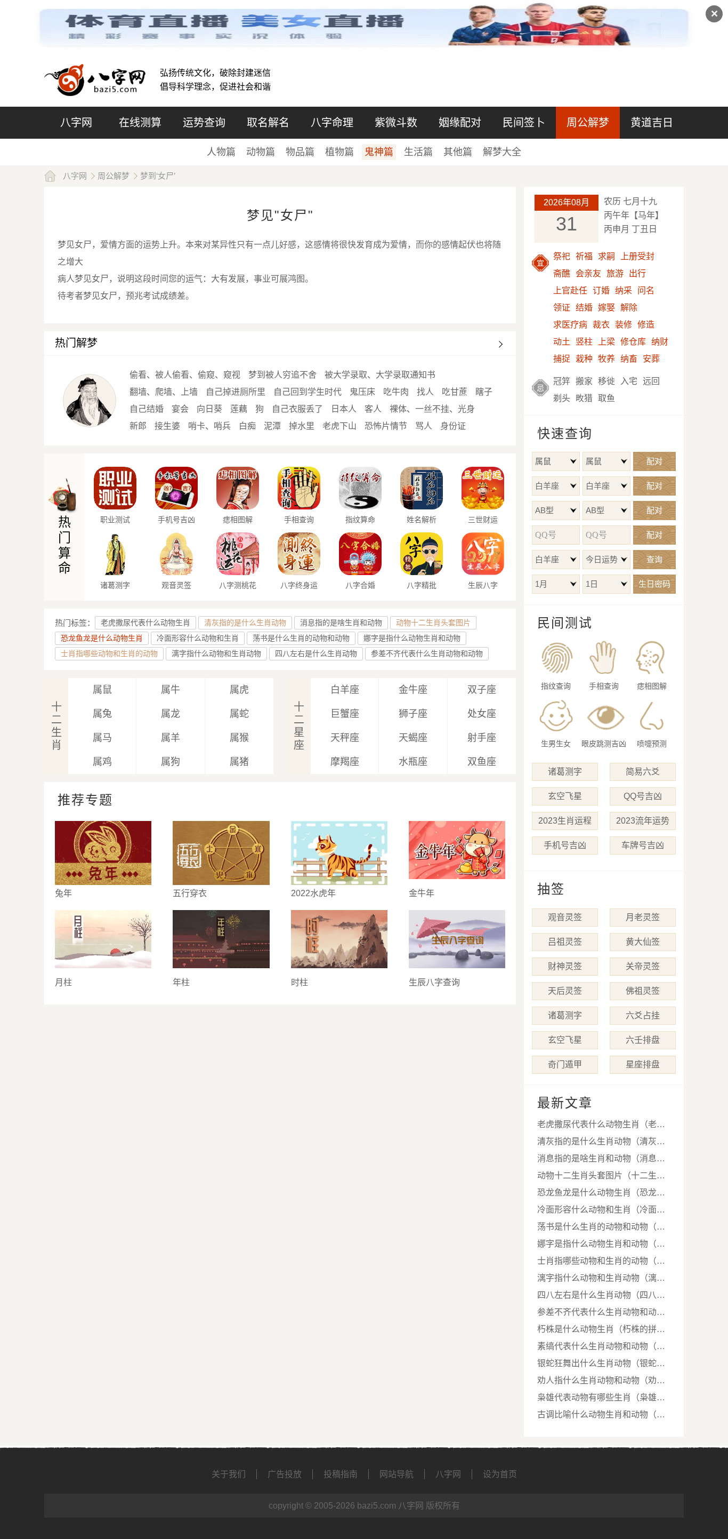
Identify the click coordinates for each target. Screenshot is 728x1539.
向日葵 (209, 408)
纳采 (623, 290)
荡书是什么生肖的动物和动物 (301, 638)
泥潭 (272, 425)
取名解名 (268, 123)
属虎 (239, 689)
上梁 (606, 341)
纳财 (659, 341)
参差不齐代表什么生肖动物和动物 (427, 653)
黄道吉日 (651, 123)
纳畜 (628, 358)
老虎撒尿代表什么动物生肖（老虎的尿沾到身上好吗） (601, 1126)
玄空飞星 (565, 796)
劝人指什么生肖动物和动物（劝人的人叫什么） (601, 1382)
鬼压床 (362, 391)
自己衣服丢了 (297, 408)
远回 (651, 381)
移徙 (606, 381)
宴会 (180, 408)
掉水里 (301, 425)
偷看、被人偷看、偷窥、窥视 (185, 374)
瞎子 (483, 391)
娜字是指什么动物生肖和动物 (411, 638)
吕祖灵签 (565, 941)
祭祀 (561, 256)
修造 (645, 324)
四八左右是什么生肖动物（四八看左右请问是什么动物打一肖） (601, 1297)
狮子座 (413, 713)
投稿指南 (340, 1474)
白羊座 (344, 689)
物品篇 (300, 152)
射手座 (481, 737)
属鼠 (102, 689)
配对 (654, 461)
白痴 (247, 425)
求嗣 (606, 256)
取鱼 (606, 398)
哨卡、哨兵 (209, 425)
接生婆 (167, 425)
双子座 (481, 689)
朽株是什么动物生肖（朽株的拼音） (605, 1329)
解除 (628, 307)
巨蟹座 (344, 713)
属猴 (239, 737)
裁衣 (601, 324)
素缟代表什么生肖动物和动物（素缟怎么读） (601, 1348)
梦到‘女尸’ (157, 175)
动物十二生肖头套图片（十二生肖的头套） (601, 1177)
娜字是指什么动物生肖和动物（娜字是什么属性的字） (601, 1246)
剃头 (561, 398)
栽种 (584, 358)
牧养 (606, 358)
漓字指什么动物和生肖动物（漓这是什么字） (601, 1280)
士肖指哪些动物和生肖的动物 (109, 653)
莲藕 (238, 408)
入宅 (628, 381)
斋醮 (561, 273)
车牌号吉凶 (642, 845)
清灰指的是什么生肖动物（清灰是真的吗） (601, 1143)
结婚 (584, 307)
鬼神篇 (379, 152)
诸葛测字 (565, 771)
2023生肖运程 (565, 820)
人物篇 (221, 152)
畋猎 (584, 398)
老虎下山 (339, 425)
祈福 (584, 256)
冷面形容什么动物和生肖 (198, 638)
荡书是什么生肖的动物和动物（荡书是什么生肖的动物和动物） (601, 1228)
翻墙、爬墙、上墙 (164, 391)
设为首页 (500, 1474)
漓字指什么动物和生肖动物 (216, 653)
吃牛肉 (396, 391)
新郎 (138, 425)
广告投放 (285, 1474)
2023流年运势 (642, 820)
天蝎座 (413, 737)
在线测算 (140, 123)
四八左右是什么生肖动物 (316, 653)
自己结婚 (147, 408)
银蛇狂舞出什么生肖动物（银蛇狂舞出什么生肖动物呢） (601, 1365)
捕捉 (561, 358)
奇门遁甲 (565, 1064)
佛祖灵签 (643, 990)
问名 (645, 290)
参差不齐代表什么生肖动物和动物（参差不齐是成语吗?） (601, 1314)
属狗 (170, 761)
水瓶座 (413, 761)
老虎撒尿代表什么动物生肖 (145, 622)
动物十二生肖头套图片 (433, 622)
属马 (102, 737)
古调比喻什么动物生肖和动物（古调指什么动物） (601, 1416)
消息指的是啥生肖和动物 (341, 622)
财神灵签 (565, 966)
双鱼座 (481, 761)
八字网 (76, 123)
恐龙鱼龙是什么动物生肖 (102, 638)
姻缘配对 (460, 123)
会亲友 (588, 273)
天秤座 (344, 737)
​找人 (425, 391)
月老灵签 (643, 917)
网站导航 (396, 1474)
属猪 (239, 761)
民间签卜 (524, 123)
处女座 (481, 713)
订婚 (601, 290)
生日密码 (654, 583)
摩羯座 (344, 761)
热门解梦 (76, 343)
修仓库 (633, 341)
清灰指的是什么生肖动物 (245, 622)
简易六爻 (643, 771)
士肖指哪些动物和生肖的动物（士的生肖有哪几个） (601, 1263)
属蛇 (239, 713)
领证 (561, 307)
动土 (561, 341)
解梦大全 (502, 152)
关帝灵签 (643, 966)
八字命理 (332, 123)
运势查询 (204, 123)
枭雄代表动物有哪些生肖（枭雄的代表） (601, 1399)
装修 (623, 324)
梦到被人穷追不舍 (282, 374)
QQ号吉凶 (643, 796)
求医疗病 (570, 324)
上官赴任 (570, 290)
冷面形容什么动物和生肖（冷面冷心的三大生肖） (601, 1211)
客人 (373, 408)
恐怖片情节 (386, 425)
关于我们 (229, 1474)
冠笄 (561, 381)
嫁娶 (606, 307)
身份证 (453, 425)
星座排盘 (643, 1064)
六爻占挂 (643, 1015)
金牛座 (413, 689)
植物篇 (339, 152)
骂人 (423, 425)
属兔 (102, 713)
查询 (654, 559)
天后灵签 (565, 990)
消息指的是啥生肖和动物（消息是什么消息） (601, 1160)
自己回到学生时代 (307, 391)
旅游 (615, 273)
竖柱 (584, 341)
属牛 (170, 689)
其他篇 (457, 152)
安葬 (651, 358)
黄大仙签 (643, 941)
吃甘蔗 (454, 391)
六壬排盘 (643, 1039)
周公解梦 (588, 123)
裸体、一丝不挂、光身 (432, 408)
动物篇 (260, 152)
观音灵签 (565, 917)
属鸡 (102, 761)
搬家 (584, 381)
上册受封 (637, 256)
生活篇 (418, 152)
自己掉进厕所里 (235, 391)
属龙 (170, 713)
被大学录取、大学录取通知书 (380, 374)
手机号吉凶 (565, 845)
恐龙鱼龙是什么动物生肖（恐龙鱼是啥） (601, 1194)
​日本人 (344, 408)
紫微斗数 (396, 123)
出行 (637, 273)
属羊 (170, 737)
